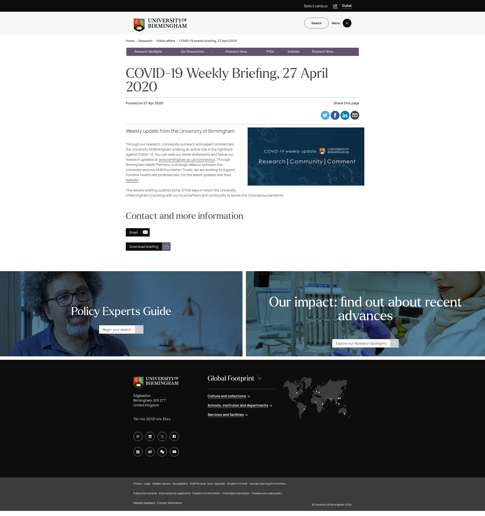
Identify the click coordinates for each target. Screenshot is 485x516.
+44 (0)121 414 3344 (155, 419)
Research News (322, 51)
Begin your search (117, 329)
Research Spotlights (148, 51)
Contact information (169, 503)
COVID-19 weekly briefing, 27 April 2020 (208, 41)
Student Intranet (237, 483)
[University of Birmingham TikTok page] (137, 451)
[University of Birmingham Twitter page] (162, 436)
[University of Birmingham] (160, 23)
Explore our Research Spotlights (361, 343)
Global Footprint (231, 378)
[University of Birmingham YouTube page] (174, 451)
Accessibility (180, 483)
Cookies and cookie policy (266, 493)
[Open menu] (347, 23)
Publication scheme (145, 493)
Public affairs (166, 41)
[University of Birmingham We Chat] (162, 451)
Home (130, 41)
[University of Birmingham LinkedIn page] (150, 436)
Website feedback (144, 503)
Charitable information (236, 493)
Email (133, 232)
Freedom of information (206, 493)
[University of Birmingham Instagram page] (137, 436)
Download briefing (143, 246)
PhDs (270, 51)
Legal (147, 483)
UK (335, 5)
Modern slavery (161, 483)
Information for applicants (174, 493)
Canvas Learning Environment (268, 483)
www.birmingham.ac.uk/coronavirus (187, 159)
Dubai (347, 5)
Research (145, 41)
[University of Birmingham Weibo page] (150, 451)
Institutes (294, 51)
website (132, 180)
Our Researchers (192, 51)
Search (316, 23)
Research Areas (236, 51)
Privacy (137, 483)
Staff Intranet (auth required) (207, 483)
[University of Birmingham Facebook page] (174, 436)
